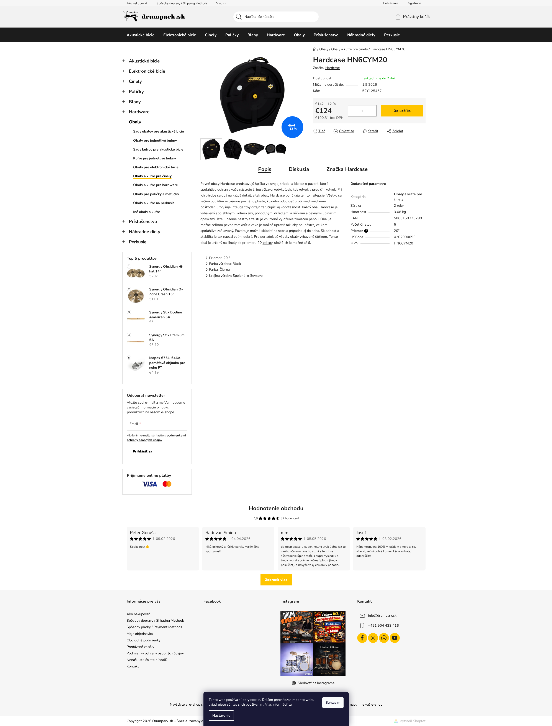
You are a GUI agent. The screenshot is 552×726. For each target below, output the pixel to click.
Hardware (139, 112)
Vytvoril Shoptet (413, 721)
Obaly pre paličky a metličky (156, 194)
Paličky (136, 91)
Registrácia (414, 3)
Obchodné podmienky (144, 640)
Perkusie (137, 242)
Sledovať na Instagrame (316, 683)
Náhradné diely (144, 232)
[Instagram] (373, 638)
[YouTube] (395, 638)
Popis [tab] (264, 169)
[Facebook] (362, 638)
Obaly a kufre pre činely (152, 176)
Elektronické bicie (147, 71)
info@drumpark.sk (382, 615)
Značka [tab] (347, 169)
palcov (267, 242)
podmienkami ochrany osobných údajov (156, 437)
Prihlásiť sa (142, 451)
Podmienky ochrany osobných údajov (155, 653)
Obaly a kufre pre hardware (155, 185)
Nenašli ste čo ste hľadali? (147, 659)
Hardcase (332, 68)
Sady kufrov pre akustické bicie (158, 149)
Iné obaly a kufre (146, 212)
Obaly (135, 122)
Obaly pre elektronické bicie (156, 167)
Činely (135, 81)
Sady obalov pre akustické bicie (158, 131)
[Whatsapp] (384, 638)
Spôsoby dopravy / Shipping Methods (182, 3)
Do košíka (402, 110)
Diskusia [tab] (299, 169)
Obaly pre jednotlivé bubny (155, 140)
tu (290, 704)
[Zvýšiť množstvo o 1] (373, 110)
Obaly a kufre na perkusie (154, 203)
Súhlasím (333, 702)
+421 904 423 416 (383, 625)
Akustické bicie (144, 61)
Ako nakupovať (137, 3)
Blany (135, 102)
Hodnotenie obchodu (276, 508)
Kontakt (133, 666)
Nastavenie (221, 715)
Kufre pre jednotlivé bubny (154, 158)
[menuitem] (140, 35)
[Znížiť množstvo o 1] (351, 110)
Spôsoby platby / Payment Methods (154, 627)
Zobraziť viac (276, 579)
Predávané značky (140, 646)
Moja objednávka (140, 633)
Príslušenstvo (143, 221)
